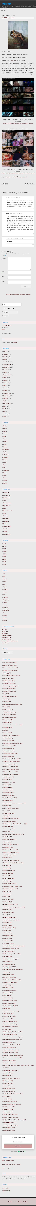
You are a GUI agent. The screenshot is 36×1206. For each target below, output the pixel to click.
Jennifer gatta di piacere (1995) (10, 1125)
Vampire (5, 531)
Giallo (4, 500)
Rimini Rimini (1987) (8, 1073)
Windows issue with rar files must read (11, 1164)
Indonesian (6, 449)
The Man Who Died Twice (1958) (11, 1050)
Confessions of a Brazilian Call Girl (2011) (13, 862)
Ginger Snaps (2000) (8, 985)
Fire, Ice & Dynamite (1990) (10, 1024)
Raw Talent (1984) (7, 956)
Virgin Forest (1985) (8, 800)
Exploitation (10, 177)
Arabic (4, 462)
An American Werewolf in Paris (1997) (12, 1057)
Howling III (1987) (7, 909)
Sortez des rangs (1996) (9, 829)
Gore (4, 508)
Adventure (5, 354)
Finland (5, 618)
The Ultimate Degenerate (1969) (11, 769)
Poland (5, 620)
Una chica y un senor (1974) (10, 1021)
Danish (5, 446)
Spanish (5, 428)
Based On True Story (8, 510)
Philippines (6, 607)
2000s (4, 546)
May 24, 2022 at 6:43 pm (14, 197)
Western (5, 414)
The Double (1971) (7, 836)
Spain (4, 581)
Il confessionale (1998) (8, 813)
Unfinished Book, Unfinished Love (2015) (13, 969)
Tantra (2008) (6, 810)
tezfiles (3, 329)
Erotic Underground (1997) (9, 966)
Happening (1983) (7, 732)
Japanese (26, 177)
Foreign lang (6, 382)
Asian (4, 359)
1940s (4, 561)
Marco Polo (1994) (7, 891)
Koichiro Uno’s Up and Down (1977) (11, 953)
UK (4, 584)
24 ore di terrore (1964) (8, 878)
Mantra (20, 1201)
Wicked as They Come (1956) (10, 1052)
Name (3, 272)
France (5, 579)
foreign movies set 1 (7, 635)
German (5, 439)
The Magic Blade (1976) (9, 680)
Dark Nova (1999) (7, 865)
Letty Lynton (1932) (8, 709)
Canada (5, 602)
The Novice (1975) (7, 995)
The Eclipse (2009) (7, 727)
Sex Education (6, 403)
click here (14, 342)
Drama (4, 377)
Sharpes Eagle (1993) (8, 831)
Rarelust (6, 4)
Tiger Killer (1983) (7, 1099)
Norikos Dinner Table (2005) (10, 1101)
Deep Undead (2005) (8, 719)
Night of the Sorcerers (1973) (10, 696)
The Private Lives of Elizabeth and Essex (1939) (15, 823)
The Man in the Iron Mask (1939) (11, 818)
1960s (4, 556)
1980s (6, 177)
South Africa (6, 610)
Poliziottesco (6, 497)
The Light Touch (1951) (8, 792)
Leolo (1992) (5, 183)
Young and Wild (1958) (8, 740)
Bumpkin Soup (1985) (8, 987)
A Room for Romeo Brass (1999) (11, 860)
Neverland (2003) (7, 805)
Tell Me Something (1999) (9, 712)
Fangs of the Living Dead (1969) (11, 852)
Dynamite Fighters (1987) (9, 683)
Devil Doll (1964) (7, 699)
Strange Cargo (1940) (8, 974)
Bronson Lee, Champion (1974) (10, 686)
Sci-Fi (4, 401)
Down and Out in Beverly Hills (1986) (12, 1104)
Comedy (5, 369)
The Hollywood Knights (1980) (10, 753)
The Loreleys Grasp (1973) (9, 691)
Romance (5, 398)
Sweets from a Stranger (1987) (10, 766)
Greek (4, 444)
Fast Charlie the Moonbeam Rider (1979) (13, 743)
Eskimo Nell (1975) (7, 1075)
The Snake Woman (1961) (9, 855)
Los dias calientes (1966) (9, 1003)
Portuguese (6, 470)
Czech (4, 472)
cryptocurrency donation (7, 1168)
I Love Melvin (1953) (8, 1083)
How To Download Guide (8, 1160)
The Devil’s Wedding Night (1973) (11, 920)
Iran (4, 612)
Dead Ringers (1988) (8, 790)
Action (4, 351)
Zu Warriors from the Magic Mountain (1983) (14, 907)
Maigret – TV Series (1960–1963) (11, 774)
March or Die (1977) (8, 998)
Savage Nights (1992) (8, 1109)
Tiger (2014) (6, 693)
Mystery (5, 390)
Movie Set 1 (5, 630)
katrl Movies (6, 1188)
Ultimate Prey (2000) (8, 873)
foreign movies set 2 (7, 637)
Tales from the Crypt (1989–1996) (10, 641)
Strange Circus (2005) (8, 777)
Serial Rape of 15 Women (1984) (11, 948)
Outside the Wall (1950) (9, 1130)
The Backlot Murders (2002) (10, 797)
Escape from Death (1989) (9, 1063)
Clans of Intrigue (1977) (9, 751)
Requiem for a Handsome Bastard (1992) (13, 725)
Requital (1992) (7, 875)
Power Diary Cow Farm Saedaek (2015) (12, 1037)
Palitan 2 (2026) (7, 894)
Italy (4, 576)
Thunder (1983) (7, 930)
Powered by (14, 1151)
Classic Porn (6, 367)
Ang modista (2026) (8, 738)
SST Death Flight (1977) (9, 943)
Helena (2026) (6, 816)
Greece (5, 605)
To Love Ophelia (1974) (8, 951)
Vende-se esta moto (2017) (9, 1122)
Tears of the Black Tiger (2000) (10, 1117)
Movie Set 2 (5, 631)
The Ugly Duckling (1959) (9, 688)
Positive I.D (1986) (7, 901)
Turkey (5, 615)
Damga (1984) (6, 1008)
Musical (5, 523)
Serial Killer (6, 518)
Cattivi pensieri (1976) (8, 1013)
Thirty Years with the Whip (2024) (11, 959)
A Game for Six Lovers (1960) (10, 904)
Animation (5, 356)
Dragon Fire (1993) (7, 722)
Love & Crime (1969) (8, 826)
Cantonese (5, 454)
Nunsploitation (6, 529)
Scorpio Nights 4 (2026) (9, 1127)
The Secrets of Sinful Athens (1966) (12, 979)
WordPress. (25, 1201)
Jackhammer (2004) (8, 940)
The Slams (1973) (7, 779)
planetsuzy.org (6, 1190)
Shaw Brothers (6, 534)
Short (4, 406)
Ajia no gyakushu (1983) (9, 964)
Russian (5, 478)
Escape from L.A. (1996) (9, 782)
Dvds (4, 513)
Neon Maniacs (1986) (8, 912)
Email (3, 277)
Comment (3, 259)
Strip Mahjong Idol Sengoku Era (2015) (12, 1039)
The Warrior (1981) (7, 922)
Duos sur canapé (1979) (9, 795)
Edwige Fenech (7, 526)
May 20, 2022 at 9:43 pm (16, 213)
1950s (4, 559)
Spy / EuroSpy (6, 495)
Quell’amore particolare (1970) (10, 1114)
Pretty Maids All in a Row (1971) (11, 844)
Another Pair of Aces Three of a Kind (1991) (13, 946)
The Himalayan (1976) (8, 748)
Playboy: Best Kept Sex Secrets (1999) (12, 1031)
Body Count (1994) (7, 961)
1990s (4, 548)
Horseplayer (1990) (7, 787)
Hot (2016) (5, 730)
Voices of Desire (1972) (9, 1088)
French (5, 431)
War (4, 411)
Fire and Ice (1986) (7, 1029)
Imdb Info (13, 60)
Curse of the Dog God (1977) (10, 764)
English (5, 426)
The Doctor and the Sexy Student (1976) (13, 1093)
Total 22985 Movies (7, 325)
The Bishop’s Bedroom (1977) (10, 849)
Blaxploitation (6, 521)
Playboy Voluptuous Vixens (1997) (11, 735)
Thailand (5, 589)
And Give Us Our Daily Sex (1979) (11, 1044)
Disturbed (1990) (7, 784)
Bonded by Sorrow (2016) (9, 1042)
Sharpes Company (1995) (9, 745)
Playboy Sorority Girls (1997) (10, 883)
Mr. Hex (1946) (6, 1096)
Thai (4, 465)
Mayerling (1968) (7, 673)
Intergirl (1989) (6, 706)
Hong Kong (6, 599)
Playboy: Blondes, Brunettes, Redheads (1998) (14, 803)
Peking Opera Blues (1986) (9, 990)
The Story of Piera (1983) (9, 1016)
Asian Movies (5, 643)
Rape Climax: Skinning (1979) (10, 888)
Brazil (4, 594)
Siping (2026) (6, 972)
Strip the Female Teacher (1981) (11, 808)
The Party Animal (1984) (9, 870)
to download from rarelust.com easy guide (20, 294)
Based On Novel (7, 503)
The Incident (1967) (8, 1080)
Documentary (6, 375)
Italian (4, 436)
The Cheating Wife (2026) (9, 1047)
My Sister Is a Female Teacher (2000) (12, 886)
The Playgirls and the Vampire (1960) (12, 758)
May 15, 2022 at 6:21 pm (17, 238)
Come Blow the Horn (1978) (10, 1034)
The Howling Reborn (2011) (9, 839)
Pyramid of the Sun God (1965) (10, 670)
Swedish (5, 441)
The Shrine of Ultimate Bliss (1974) (11, 675)
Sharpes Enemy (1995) (8, 678)
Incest (4, 388)
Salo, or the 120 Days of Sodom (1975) (12, 704)
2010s (4, 543)
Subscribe (18, 1146)
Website (3, 281)
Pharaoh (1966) (7, 701)
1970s (4, 554)
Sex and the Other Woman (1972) (11, 1078)
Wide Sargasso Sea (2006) (9, 717)
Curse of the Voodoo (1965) (9, 665)
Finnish (5, 452)
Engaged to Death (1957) (9, 935)
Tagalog (5, 459)
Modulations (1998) (7, 1112)
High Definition (17, 177)
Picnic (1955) (6, 896)
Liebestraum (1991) (8, 847)
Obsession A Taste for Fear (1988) (11, 761)
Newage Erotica (7, 393)
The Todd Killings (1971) (9, 1091)
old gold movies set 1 (7, 639)
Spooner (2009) (7, 868)
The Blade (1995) (7, 842)
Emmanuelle (6, 516)
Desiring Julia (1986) (8, 1018)
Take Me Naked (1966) (8, 756)
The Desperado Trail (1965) (9, 821)
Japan (22, 177)
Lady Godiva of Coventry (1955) (11, 1011)
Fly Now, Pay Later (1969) (9, 1060)
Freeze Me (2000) (7, 857)
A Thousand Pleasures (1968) (10, 771)
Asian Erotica (11, 17)
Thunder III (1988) (7, 925)
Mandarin (5, 457)
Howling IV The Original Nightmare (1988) (13, 1055)
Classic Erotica (7, 364)
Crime (4, 372)
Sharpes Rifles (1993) (8, 899)
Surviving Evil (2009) (8, 881)
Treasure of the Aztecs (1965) (10, 667)
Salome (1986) (6, 914)
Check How (8, 294)
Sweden (5, 592)
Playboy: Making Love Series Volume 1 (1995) (14, 1119)
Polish (4, 475)
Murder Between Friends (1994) (10, 1026)
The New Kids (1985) (29, 183)
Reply (33, 209)
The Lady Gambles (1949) (9, 927)
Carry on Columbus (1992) (9, 714)
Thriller (5, 408)
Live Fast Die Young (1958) (9, 662)
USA (4, 573)
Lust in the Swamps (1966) (9, 977)
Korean (5, 483)
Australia (5, 597)
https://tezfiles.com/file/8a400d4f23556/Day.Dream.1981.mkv (18, 123)
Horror (4, 385)
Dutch (4, 467)
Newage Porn (6, 395)
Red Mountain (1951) (8, 992)
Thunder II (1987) (7, 933)
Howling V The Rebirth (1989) (10, 982)
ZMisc (4, 416)
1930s (4, 564)
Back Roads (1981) (8, 1086)
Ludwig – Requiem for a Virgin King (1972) (13, 834)
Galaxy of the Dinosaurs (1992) (10, 1070)
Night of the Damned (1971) (10, 1000)
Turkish (5, 480)
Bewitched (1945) (7, 938)
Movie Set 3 (5, 633)
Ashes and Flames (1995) (9, 917)
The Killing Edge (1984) (9, 1106)
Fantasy (5, 380)
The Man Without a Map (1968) (10, 1005)
